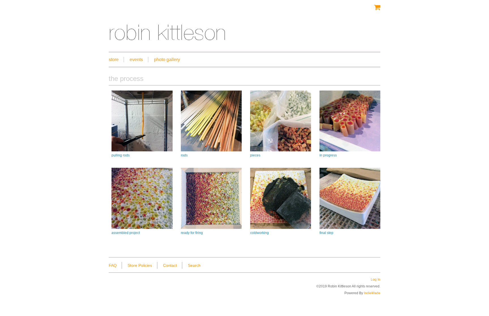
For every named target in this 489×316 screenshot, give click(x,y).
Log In (375, 279)
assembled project (125, 233)
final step (326, 233)
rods (184, 155)
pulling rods (120, 155)
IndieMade (372, 293)
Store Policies (140, 265)
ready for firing (192, 233)
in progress (328, 155)
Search (194, 265)
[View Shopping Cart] (377, 7)
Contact (170, 265)
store (114, 59)
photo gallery (167, 59)
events (136, 59)
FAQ (113, 265)
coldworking (259, 233)
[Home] (244, 29)
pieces (255, 155)
